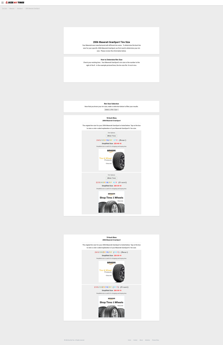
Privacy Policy (155, 340)
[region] (111, 17)
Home (129, 340)
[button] (2, 2)
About (141, 340)
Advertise (147, 340)
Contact (135, 340)
